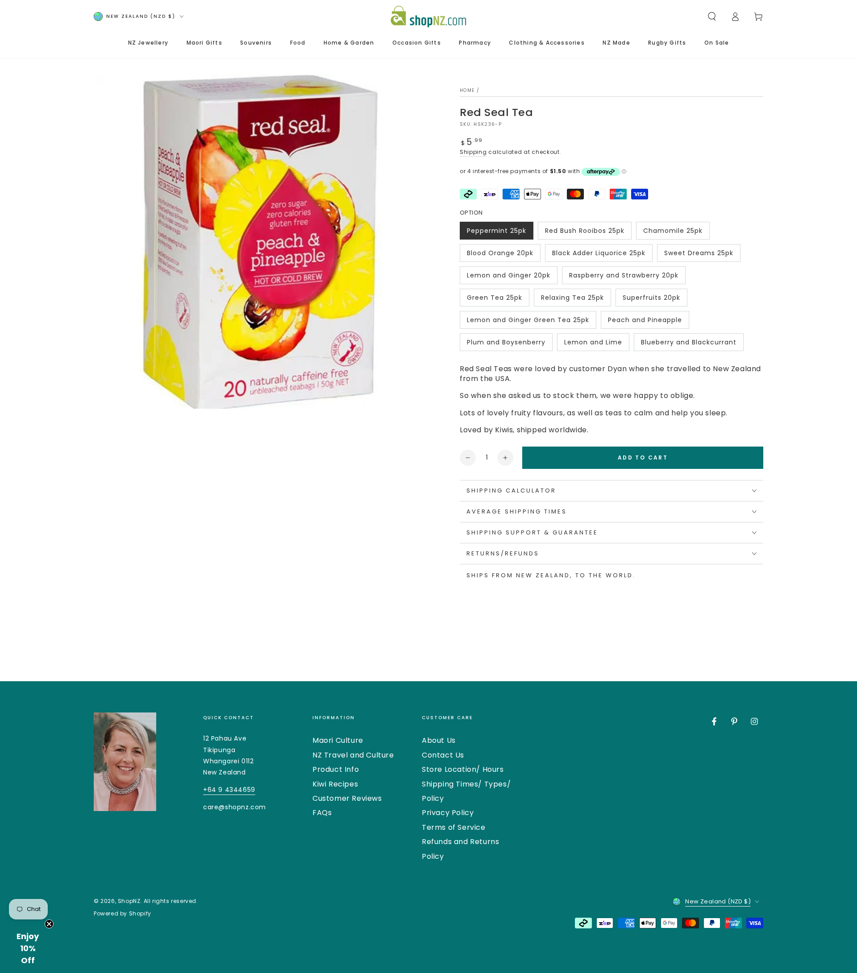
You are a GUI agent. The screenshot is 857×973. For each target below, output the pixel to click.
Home (467, 90)
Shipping (473, 152)
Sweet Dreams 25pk (698, 255)
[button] (712, 16)
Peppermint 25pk (496, 233)
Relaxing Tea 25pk (572, 299)
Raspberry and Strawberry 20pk (623, 277)
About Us (439, 740)
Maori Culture (337, 740)
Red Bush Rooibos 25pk (584, 233)
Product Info (335, 769)
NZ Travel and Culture (353, 755)
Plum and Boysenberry (505, 344)
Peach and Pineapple (644, 322)
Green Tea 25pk (494, 299)
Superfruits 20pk (651, 299)
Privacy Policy (448, 812)
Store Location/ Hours (463, 769)
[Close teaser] (49, 923)
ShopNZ (129, 901)
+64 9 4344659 (229, 789)
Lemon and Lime (593, 344)
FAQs (322, 812)
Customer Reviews (347, 798)
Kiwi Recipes (335, 784)
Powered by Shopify (122, 913)
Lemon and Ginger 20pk (508, 277)
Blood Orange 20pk (499, 255)
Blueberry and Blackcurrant (688, 344)
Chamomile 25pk (673, 233)
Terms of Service (454, 827)
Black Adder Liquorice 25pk (598, 255)
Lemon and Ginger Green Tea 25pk (527, 322)
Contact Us (443, 755)
